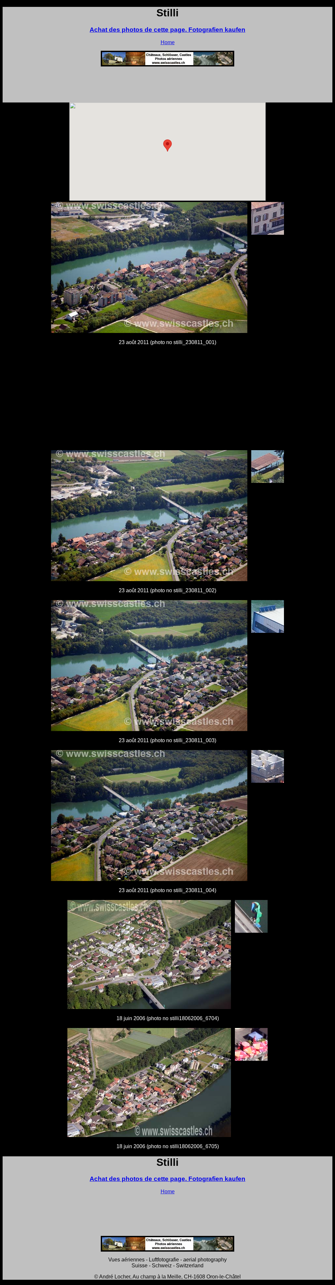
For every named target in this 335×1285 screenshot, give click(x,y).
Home (168, 42)
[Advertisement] (167, 86)
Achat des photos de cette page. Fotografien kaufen (167, 29)
